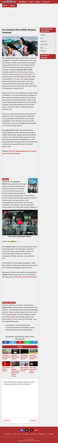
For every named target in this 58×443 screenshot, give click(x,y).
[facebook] (5, 342)
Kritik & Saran (7, 434)
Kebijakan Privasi (42, 434)
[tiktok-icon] (31, 430)
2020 (33, 74)
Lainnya (12, 5)
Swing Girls (33, 277)
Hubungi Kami (33, 434)
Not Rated (13, 314)
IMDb (10, 109)
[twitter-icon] (26, 430)
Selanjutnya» (33, 420)
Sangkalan (51, 434)
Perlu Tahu (45, 2)
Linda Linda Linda (19, 277)
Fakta (31, 2)
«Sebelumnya (6, 420)
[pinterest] (19, 342)
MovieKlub (32, 439)
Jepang (21, 74)
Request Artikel (17, 434)
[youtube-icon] (36, 430)
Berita (5, 5)
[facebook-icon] (21, 430)
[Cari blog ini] (55, 4)
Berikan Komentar (15, 35)
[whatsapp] (27, 342)
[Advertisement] (29, 16)
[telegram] (34, 342)
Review (38, 2)
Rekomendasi (23, 2)
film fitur (15, 79)
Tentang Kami (25, 434)
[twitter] (12, 342)
